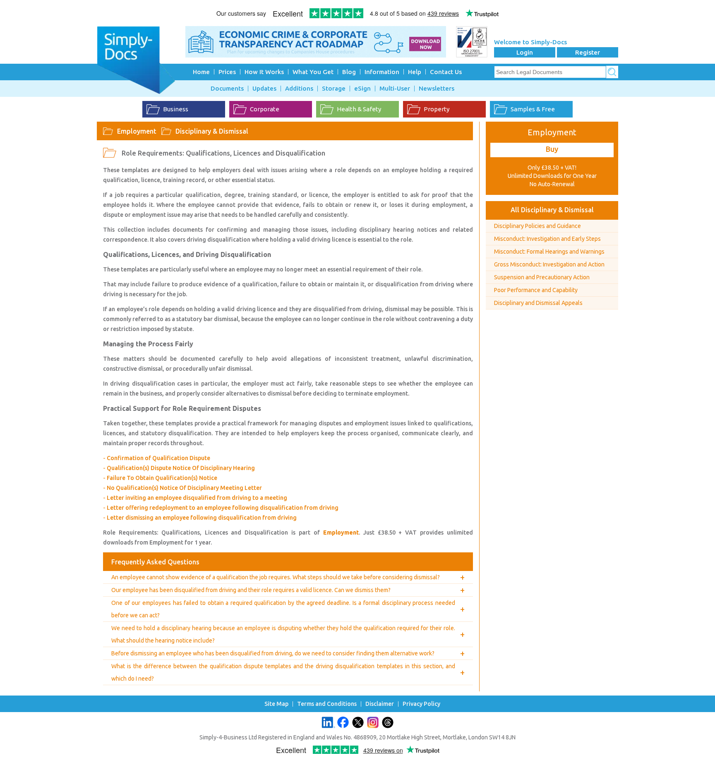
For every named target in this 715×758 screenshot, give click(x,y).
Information (382, 71)
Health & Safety (359, 109)
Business (175, 109)
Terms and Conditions (327, 704)
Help (414, 71)
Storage (334, 88)
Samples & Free (533, 109)
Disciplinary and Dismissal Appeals (538, 303)
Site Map (276, 704)
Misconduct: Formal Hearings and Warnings (549, 251)
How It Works (264, 71)
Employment (136, 131)
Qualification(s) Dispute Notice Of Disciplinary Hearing (181, 468)
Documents (227, 88)
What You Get (313, 71)
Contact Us (446, 71)
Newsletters (436, 88)
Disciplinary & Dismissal (211, 131)
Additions (299, 88)
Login (524, 52)
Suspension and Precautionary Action (542, 277)
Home (201, 71)
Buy (552, 149)
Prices (227, 71)
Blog (349, 71)
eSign (362, 88)
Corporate (264, 109)
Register (587, 52)
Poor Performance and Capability (536, 290)
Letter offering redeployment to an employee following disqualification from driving (222, 507)
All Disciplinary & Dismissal (552, 209)
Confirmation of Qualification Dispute (158, 458)
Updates (264, 88)
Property (436, 109)
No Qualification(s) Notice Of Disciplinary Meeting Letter (184, 488)
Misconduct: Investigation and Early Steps (547, 238)
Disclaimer (379, 704)
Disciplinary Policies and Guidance (537, 226)
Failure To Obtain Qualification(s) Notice (162, 478)
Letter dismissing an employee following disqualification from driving (202, 517)
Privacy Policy (421, 704)
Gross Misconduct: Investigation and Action (549, 264)
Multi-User (394, 88)
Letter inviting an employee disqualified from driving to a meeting (197, 497)
